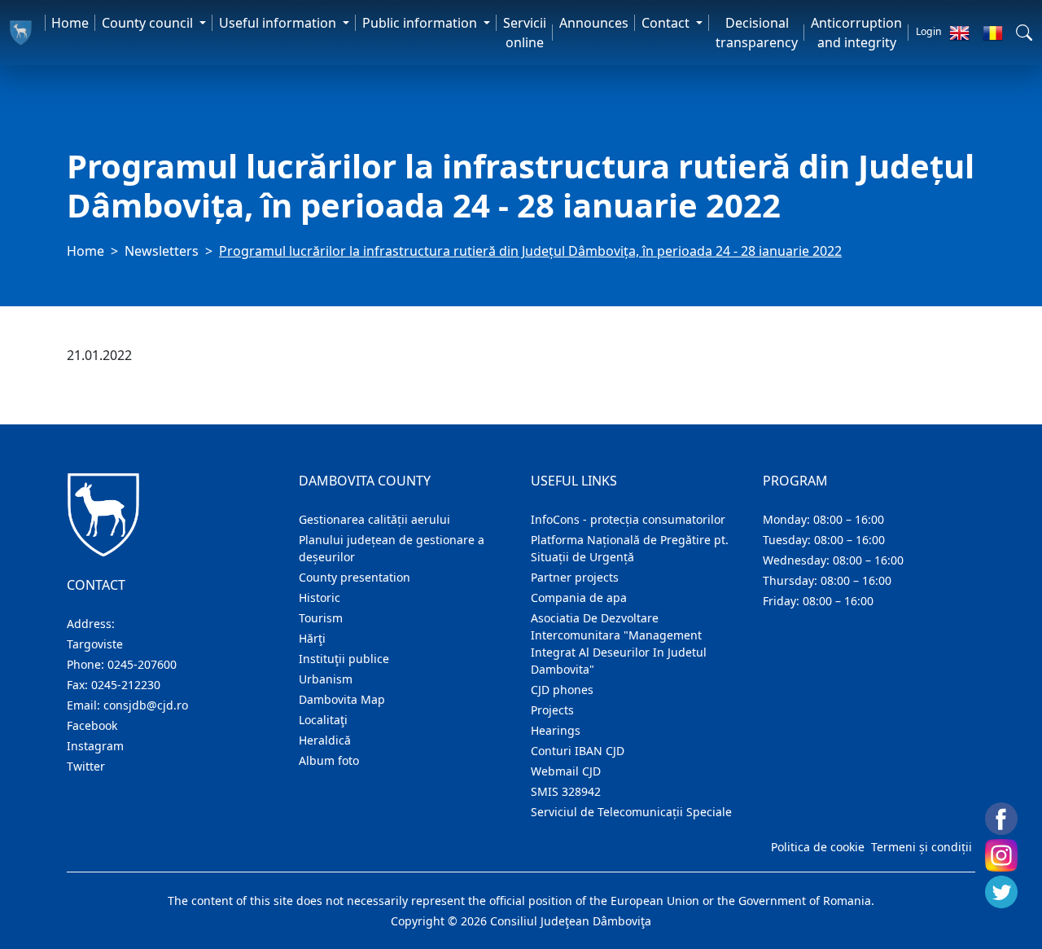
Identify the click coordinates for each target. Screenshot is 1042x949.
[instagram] (1001, 855)
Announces (593, 23)
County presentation (354, 577)
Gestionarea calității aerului (374, 519)
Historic (319, 597)
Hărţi (312, 638)
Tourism (321, 618)
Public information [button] (421, 23)
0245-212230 (125, 684)
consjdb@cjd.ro (145, 705)
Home (70, 23)
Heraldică (325, 740)
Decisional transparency (757, 32)
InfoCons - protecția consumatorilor (628, 519)
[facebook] (1001, 818)
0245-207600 (142, 664)
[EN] (959, 32)
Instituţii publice (344, 658)
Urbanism (325, 679)
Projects (552, 710)
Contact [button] (667, 23)
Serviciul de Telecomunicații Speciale (631, 811)
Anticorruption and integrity (856, 32)
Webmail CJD (566, 771)
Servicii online (524, 32)
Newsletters (162, 251)
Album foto (329, 760)
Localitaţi (323, 719)
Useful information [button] (279, 23)
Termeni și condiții (921, 847)
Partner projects (575, 577)
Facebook (92, 725)
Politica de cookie (818, 847)
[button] (1024, 32)
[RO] (993, 32)
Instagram (95, 745)
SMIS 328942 (566, 791)
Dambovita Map (342, 699)
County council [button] (149, 23)
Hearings (555, 730)
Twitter (86, 766)
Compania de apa (579, 597)
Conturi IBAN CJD (577, 750)
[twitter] (1001, 892)
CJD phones (562, 689)
